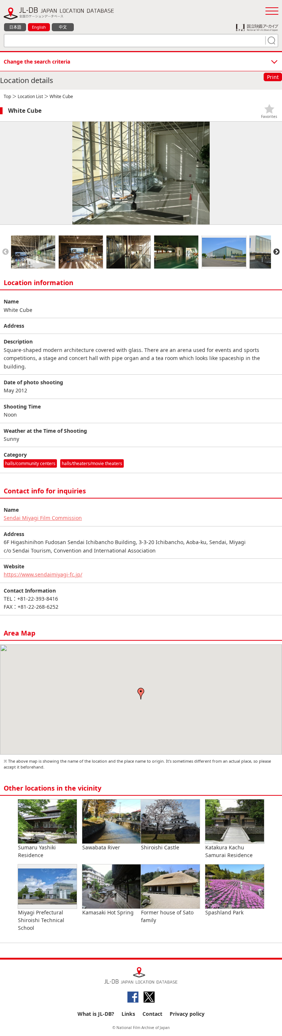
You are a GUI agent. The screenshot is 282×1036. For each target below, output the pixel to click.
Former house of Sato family (167, 916)
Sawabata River (101, 847)
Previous (5, 252)
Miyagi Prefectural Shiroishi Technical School (41, 920)
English (39, 27)
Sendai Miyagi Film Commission (43, 517)
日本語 (15, 27)
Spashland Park (224, 912)
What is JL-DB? (95, 1013)
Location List (30, 96)
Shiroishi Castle (160, 847)
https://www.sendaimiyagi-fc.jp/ (43, 574)
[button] (141, 693)
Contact (152, 1013)
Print (273, 76)
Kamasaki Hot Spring (108, 912)
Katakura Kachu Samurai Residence (229, 851)
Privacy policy (187, 1013)
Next (276, 252)
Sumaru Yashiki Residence (37, 851)
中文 (63, 27)
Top (7, 96)
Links (128, 1013)
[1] (271, 40)
